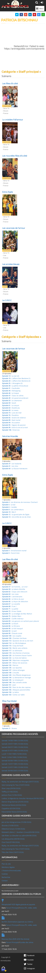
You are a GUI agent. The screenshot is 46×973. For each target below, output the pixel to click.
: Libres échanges (13, 670)
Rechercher (6, 877)
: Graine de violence (14, 418)
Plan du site (6, 864)
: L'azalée (9, 507)
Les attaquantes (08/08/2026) (13, 839)
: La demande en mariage (16, 677)
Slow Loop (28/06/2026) (11, 788)
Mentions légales (8, 867)
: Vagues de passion (14, 425)
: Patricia (10, 665)
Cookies (5, 874)
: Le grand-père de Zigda (15, 514)
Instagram (31, 968)
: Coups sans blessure (14, 592)
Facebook (30, 955)
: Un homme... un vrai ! (15, 587)
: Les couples (11, 636)
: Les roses (10, 594)
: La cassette (11, 604)
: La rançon (10, 405)
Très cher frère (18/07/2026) (13, 852)
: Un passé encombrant (15, 398)
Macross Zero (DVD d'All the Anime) (15, 939)
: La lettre (10, 692)
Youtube (30, 960)
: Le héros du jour (13, 599)
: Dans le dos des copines (16, 687)
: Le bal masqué (12, 628)
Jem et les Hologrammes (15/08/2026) (16, 822)
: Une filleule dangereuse (16, 675)
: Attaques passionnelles (16, 690)
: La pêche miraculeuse (15, 386)
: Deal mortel (11, 420)
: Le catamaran (12, 400)
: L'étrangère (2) (12, 383)
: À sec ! (9, 606)
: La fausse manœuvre (14, 468)
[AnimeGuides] (15, 4)
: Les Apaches (12, 668)
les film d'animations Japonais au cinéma (17, 922)
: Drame (9, 728)
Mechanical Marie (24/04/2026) (14, 805)
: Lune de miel (11, 413)
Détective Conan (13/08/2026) (13, 829)
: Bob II (9, 512)
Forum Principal (12, 908)
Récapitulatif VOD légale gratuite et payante (18, 904)
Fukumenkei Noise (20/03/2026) (14, 812)
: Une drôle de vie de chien (16, 517)
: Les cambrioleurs (13, 509)
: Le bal (8, 505)
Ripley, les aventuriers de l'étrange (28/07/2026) (20, 781)
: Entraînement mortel (14, 551)
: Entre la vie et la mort (15, 427)
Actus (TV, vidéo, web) (28, 908)
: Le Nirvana (11, 626)
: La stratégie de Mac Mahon (17, 614)
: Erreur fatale (11, 611)
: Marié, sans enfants (14, 648)
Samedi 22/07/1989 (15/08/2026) (15, 767)
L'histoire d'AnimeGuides (11, 870)
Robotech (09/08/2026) (20, 832)
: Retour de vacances (14, 663)
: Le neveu (10, 410)
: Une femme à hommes (16, 653)
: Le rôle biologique (14, 643)
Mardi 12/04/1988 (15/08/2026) (14, 757)
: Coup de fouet (12, 646)
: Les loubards (11, 464)
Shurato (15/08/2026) (10, 825)
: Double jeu (11, 408)
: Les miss (10, 466)
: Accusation (11, 422)
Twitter (29, 964)
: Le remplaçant (12, 680)
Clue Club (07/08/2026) (11, 842)
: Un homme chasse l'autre (17, 655)
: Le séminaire (12, 650)
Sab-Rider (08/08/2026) (19, 835)
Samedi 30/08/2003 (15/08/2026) (15, 770)
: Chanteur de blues (14, 638)
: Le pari (9, 631)
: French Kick (10, 553)
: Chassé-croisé (12, 633)
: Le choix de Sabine (14, 658)
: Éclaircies (11, 430)
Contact (4, 880)
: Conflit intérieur (13, 619)
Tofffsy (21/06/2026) (10, 792)
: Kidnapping (11, 391)
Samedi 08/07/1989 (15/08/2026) (15, 747)
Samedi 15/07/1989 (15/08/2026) (15, 764)
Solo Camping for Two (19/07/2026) (15, 785)
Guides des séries (26, 942)
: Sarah (9, 403)
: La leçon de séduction (15, 601)
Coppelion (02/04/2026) (11, 808)
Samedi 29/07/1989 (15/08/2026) (15, 744)
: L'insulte (10, 673)
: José (9, 685)
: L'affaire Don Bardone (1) (16, 378)
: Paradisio (10, 415)
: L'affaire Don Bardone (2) (16, 381)
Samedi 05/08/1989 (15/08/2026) (15, 760)
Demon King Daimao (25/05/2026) (15, 802)
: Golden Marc (11, 616)
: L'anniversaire (12, 596)
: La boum (10, 623)
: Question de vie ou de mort (17, 641)
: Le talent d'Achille (13, 589)
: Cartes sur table (13, 695)
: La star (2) (10, 376)
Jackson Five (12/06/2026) (12, 795)
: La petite (10, 609)
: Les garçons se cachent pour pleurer (20, 621)
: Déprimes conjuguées (15, 660)
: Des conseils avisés (14, 682)
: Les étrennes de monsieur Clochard (20, 502)
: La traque (10, 393)
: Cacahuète (11, 388)
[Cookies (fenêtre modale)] (4, 969)
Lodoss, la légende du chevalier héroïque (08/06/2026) (23, 798)
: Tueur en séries (12, 395)
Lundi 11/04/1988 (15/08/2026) (14, 754)
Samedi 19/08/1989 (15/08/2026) (15, 740)
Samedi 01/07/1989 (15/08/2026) (15, 750)
